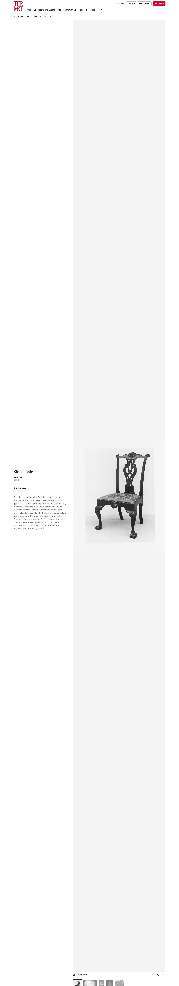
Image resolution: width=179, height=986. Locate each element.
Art (59, 10)
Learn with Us (69, 10)
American (18, 477)
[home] (15, 16)
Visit (29, 10)
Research (83, 10)
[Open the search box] (101, 9)
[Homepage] (18, 6)
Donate (131, 3)
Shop (92, 10)
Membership (144, 3)
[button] (119, 496)
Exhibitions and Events (44, 10)
